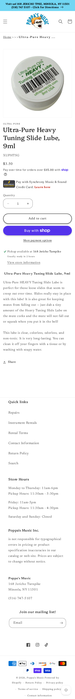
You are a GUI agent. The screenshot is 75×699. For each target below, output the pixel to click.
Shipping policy (51, 689)
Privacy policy (54, 683)
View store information (23, 262)
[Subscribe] (61, 623)
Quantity (9, 195)
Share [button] (12, 362)
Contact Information (23, 443)
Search (13, 463)
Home (7, 37)
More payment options (37, 240)
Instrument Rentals (22, 423)
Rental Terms (18, 433)
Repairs (13, 412)
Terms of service (28, 689)
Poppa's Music (35, 678)
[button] (5, 21)
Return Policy (18, 453)
